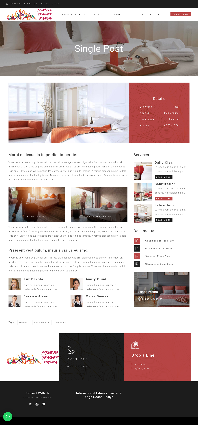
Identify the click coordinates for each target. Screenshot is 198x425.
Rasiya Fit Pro (73, 14)
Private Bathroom (42, 322)
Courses (136, 14)
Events (97, 14)
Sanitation (61, 322)
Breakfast (23, 322)
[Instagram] (31, 404)
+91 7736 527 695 (77, 366)
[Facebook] (37, 404)
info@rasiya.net (140, 368)
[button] (12, 113)
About (155, 14)
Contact (116, 14)
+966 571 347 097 (77, 359)
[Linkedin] (43, 404)
